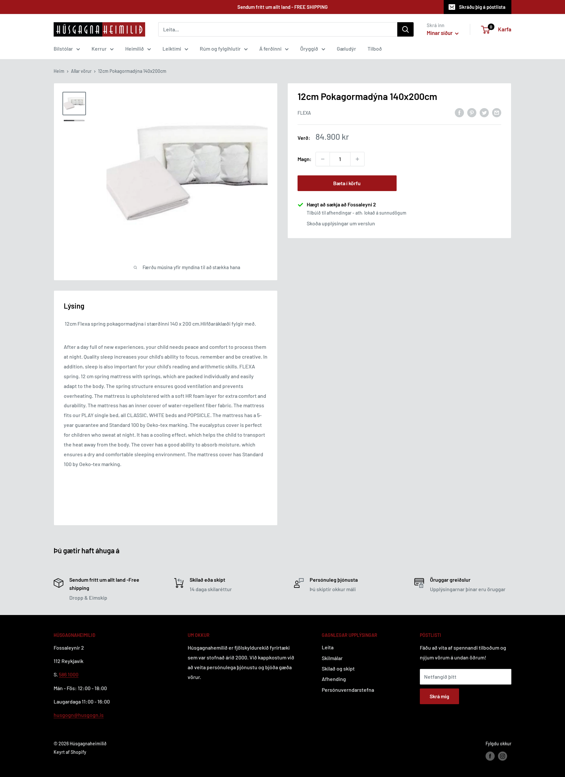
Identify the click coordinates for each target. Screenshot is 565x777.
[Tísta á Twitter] (484, 112)
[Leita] (405, 29)
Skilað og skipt (338, 668)
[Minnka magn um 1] (323, 159)
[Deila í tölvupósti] (496, 112)
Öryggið (309, 48)
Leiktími (172, 48)
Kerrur (99, 48)
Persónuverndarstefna (348, 690)
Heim (59, 71)
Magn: (305, 159)
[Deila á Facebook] (459, 112)
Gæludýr (346, 48)
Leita (328, 647)
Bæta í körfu (347, 183)
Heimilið (134, 48)
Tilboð (375, 48)
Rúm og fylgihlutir (220, 48)
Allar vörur (81, 71)
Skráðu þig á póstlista (482, 7)
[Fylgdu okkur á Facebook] (490, 756)
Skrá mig (439, 696)
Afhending (334, 679)
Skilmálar (332, 658)
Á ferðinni (270, 48)
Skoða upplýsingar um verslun (341, 223)
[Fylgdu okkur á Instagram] (502, 756)
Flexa (304, 112)
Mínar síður (440, 32)
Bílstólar (63, 48)
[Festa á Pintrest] (471, 112)
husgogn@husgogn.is (79, 715)
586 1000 (68, 674)
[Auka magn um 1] (357, 159)
